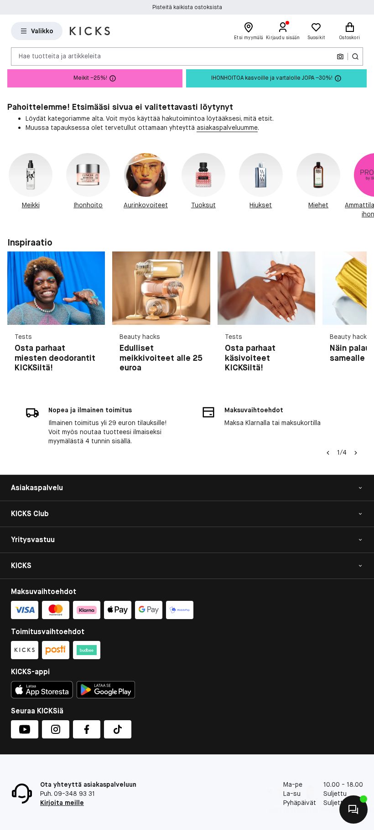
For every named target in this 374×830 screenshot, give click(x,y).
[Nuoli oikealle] (363, 186)
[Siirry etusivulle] (90, 31)
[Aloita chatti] (353, 809)
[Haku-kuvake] (355, 56)
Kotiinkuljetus (187, 7)
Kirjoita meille (62, 803)
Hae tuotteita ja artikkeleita (60, 56)
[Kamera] (340, 56)
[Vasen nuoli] (328, 453)
